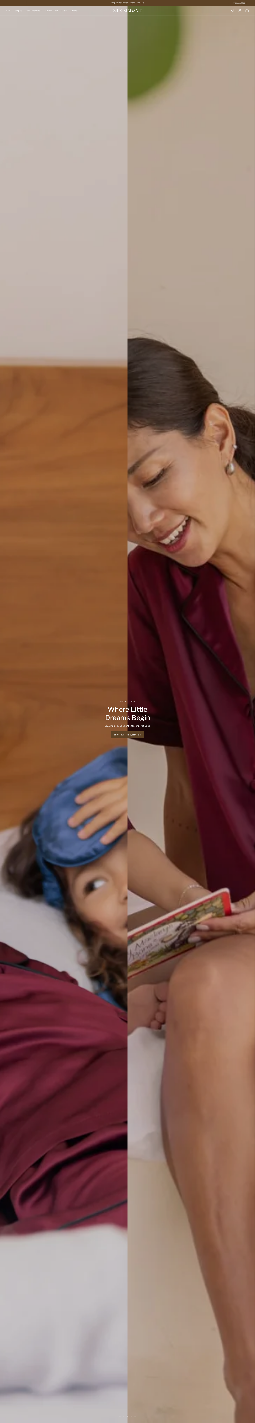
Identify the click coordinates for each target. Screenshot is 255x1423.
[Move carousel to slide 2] (123, 1416)
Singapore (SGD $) (240, 3)
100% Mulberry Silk (34, 10)
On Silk (64, 10)
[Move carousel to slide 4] (131, 1416)
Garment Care (51, 10)
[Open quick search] (233, 10)
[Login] (240, 10)
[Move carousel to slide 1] (120, 1416)
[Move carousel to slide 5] (135, 1416)
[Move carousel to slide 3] (127, 1416)
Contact (74, 10)
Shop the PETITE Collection (127, 735)
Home (9, 10)
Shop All (18, 10)
